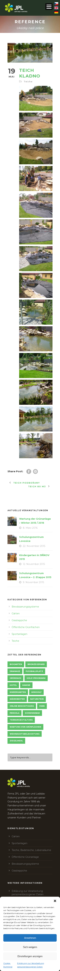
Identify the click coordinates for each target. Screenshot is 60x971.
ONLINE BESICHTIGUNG (22, 706)
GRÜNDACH (15, 678)
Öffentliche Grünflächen (26, 627)
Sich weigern (30, 947)
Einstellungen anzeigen (30, 956)
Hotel (13, 685)
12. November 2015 (34, 564)
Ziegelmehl (16, 741)
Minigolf (36, 692)
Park (42, 706)
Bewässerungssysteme (25, 606)
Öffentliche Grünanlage (25, 856)
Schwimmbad (32, 713)
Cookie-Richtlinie (7, 965)
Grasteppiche (19, 620)
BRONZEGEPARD (36, 664)
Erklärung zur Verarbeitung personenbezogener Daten (30, 965)
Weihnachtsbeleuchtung (25, 734)
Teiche (28, 81)
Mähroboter (17, 699)
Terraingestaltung (21, 720)
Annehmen (30, 937)
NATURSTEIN (37, 699)
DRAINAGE (15, 671)
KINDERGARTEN (18, 692)
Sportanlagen (19, 634)
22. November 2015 (34, 546)
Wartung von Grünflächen (25, 727)
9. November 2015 (33, 582)
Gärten (16, 613)
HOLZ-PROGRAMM (36, 678)
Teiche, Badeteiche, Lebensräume (31, 850)
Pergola (14, 713)
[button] (55, 901)
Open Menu (48, 6)
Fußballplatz (34, 671)
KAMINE (26, 685)
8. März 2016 (30, 527)
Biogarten (16, 664)
